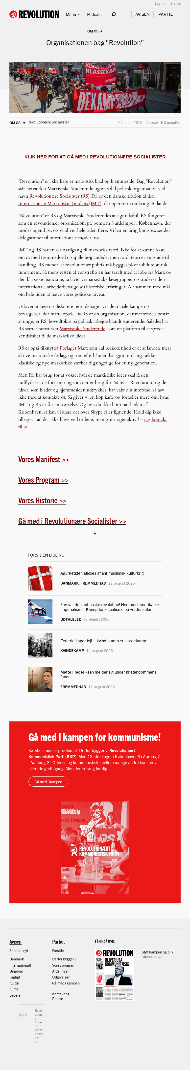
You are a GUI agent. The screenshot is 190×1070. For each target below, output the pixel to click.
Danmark (16, 958)
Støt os (175, 3)
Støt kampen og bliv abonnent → (157, 954)
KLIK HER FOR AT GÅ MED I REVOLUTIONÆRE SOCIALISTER (95, 156)
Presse (57, 998)
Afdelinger (60, 971)
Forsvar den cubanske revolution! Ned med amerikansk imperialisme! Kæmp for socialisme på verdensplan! (110, 606)
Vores (57, 965)
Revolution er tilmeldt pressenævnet (39, 1024)
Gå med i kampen (48, 781)
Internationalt (20, 965)
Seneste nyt (18, 950)
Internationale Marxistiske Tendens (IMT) (59, 203)
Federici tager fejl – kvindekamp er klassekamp (103, 640)
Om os (92, 31)
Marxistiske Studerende (82, 329)
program (68, 965)
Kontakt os (60, 993)
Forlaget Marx (74, 348)
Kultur (14, 983)
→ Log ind (158, 3)
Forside (58, 950)
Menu (71, 14)
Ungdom (16, 971)
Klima (14, 988)
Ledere (15, 995)
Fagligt (14, 977)
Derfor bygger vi (64, 958)
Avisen (15, 941)
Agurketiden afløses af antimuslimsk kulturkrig (102, 572)
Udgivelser (61, 977)
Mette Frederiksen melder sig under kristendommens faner (108, 674)
